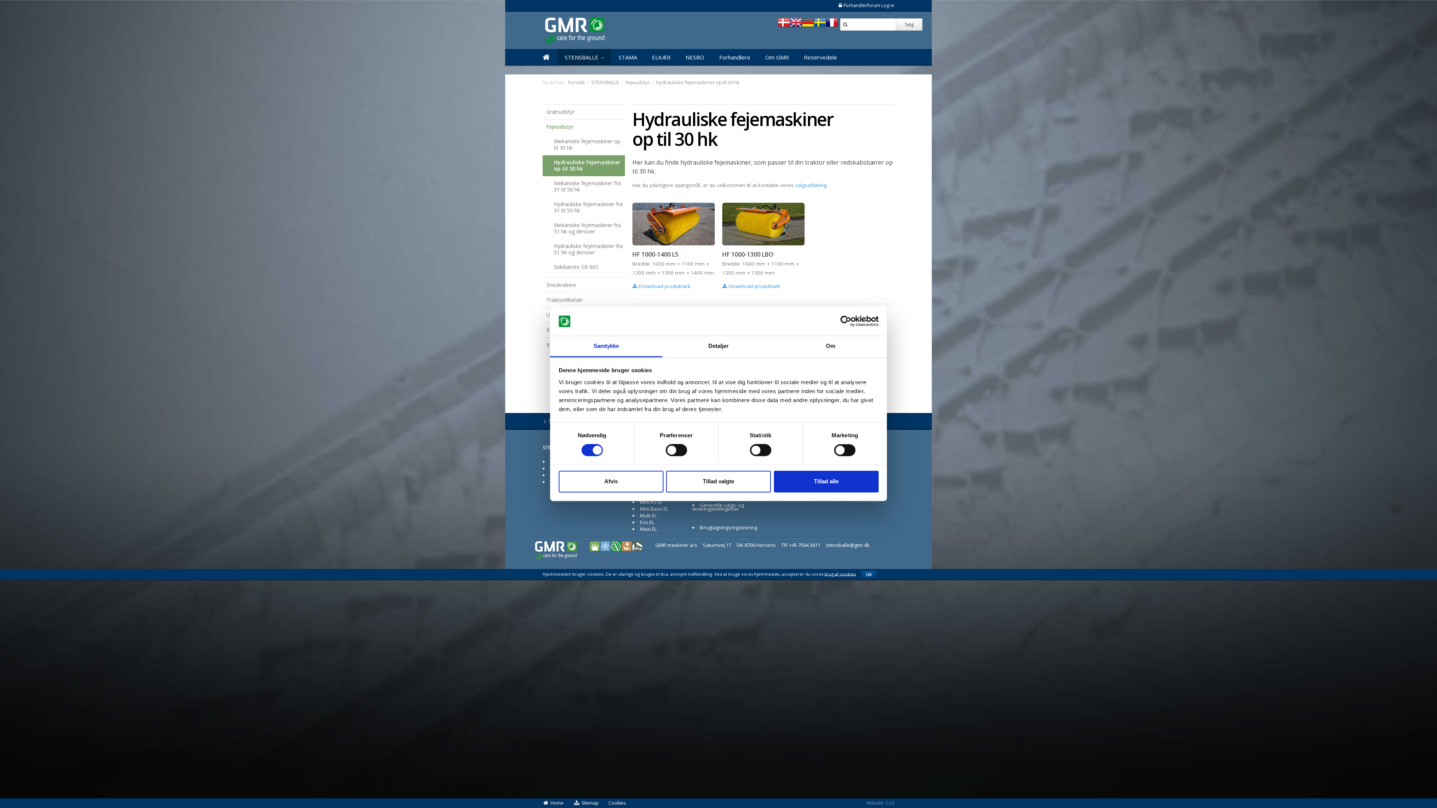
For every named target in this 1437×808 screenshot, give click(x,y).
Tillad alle (826, 481)
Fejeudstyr (560, 126)
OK (869, 574)
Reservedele (820, 57)
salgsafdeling (811, 185)
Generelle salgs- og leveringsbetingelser (718, 507)
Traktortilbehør (564, 299)
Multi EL (648, 515)
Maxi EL (648, 529)
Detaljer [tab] (718, 346)
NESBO (695, 57)
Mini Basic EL (654, 508)
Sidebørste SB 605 (576, 266)
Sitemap (590, 803)
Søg (909, 24)
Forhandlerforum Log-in (868, 5)
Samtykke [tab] (606, 346)
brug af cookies (840, 573)
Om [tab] (830, 346)
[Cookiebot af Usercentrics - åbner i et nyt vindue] (846, 321)
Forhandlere (734, 57)
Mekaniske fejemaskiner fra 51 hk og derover (587, 228)
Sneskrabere (561, 284)
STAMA (628, 57)
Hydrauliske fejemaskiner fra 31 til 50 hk (588, 207)
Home (557, 803)
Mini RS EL (651, 502)
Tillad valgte (718, 481)
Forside (576, 82)
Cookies (617, 803)
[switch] (676, 450)
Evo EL (647, 522)
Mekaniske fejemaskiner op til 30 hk (587, 144)
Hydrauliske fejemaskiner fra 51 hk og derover (588, 249)
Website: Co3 (880, 803)
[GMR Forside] (546, 57)
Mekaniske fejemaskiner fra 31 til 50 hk (587, 186)
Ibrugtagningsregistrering (728, 527)
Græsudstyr (560, 111)
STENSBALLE (582, 57)
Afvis (611, 481)
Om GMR (777, 57)
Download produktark (663, 286)
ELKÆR (661, 57)
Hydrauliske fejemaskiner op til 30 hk (587, 165)
